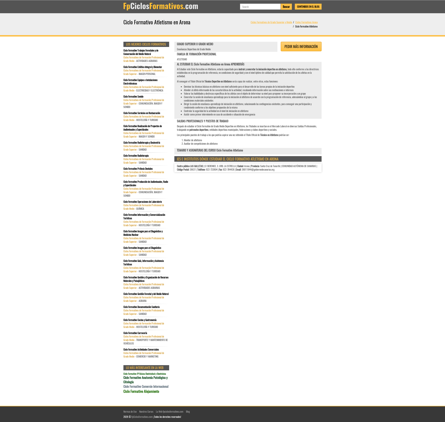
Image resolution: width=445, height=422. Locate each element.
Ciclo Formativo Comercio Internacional (145, 386)
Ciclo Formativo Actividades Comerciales (141, 349)
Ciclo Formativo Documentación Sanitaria (141, 307)
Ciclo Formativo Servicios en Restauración (141, 113)
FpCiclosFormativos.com (141, 417)
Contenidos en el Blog (308, 6)
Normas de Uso (130, 411)
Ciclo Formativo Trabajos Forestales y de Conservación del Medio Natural (140, 52)
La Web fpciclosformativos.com (169, 411)
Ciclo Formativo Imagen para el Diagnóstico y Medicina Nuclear (143, 233)
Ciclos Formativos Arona (306, 22)
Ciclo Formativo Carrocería (135, 333)
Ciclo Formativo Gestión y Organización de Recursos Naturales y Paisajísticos (145, 279)
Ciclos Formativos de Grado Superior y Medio (271, 22)
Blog (188, 411)
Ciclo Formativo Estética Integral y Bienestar (142, 67)
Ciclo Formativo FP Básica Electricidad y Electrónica (144, 373)
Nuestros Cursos (146, 411)
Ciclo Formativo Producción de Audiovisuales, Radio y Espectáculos (145, 183)
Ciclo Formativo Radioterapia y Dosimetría (141, 142)
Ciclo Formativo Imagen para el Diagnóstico (142, 248)
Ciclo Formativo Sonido (133, 96)
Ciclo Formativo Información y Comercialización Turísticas (144, 216)
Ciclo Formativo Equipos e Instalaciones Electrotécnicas (140, 81)
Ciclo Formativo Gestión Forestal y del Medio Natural (146, 294)
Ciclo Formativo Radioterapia (136, 155)
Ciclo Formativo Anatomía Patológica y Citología (145, 379)
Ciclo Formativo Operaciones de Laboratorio (142, 201)
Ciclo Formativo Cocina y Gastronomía (139, 320)
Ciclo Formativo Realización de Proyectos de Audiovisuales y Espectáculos (142, 127)
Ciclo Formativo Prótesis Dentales (138, 168)
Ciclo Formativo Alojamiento (141, 391)
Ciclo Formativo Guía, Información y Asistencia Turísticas (143, 262)
